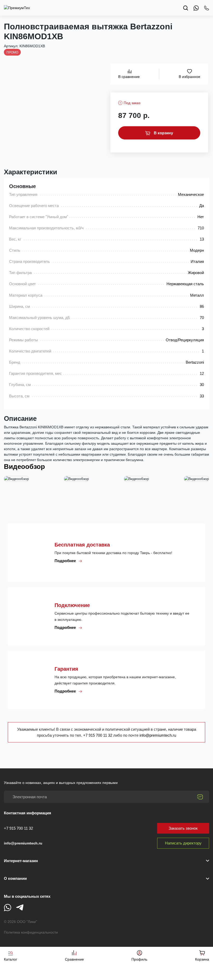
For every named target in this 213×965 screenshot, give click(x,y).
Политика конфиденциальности (31, 932)
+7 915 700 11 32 (98, 735)
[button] (106, 878)
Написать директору (183, 843)
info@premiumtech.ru (157, 735)
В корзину (163, 133)
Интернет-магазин (21, 860)
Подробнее (66, 560)
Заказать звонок (183, 828)
